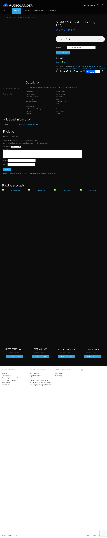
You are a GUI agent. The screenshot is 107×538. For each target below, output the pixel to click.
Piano (84, 69)
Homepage (58, 376)
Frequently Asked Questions (11, 378)
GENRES (16, 11)
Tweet (58, 62)
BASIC (20, 125)
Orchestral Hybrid (97, 66)
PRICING (26, 11)
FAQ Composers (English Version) (40, 385)
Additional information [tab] (11, 88)
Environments (63, 69)
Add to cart (63, 52)
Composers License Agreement (39, 380)
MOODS (6, 11)
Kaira (15, 535)
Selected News (6, 382)
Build (15, 17)
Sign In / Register (89, 5)
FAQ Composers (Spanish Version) (40, 382)
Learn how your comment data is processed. (42, 173)
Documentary (86, 66)
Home (4, 17)
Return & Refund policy (9, 380)
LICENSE (58, 47)
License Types (6, 376)
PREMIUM (35, 125)
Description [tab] (7, 83)
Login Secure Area (35, 376)
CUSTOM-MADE (38, 11)
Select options (14, 356)
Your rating (7, 147)
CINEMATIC (10, 17)
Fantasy (71, 69)
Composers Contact (36, 378)
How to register (34, 373)
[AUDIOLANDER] (17, 5)
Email (5, 164)
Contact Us (5, 385)
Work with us (59, 373)
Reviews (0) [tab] (7, 94)
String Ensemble (100, 69)
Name (5, 160)
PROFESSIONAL (27, 125)
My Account (5, 373)
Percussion (77, 69)
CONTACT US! (52, 11)
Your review (7, 149)
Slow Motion (90, 69)
